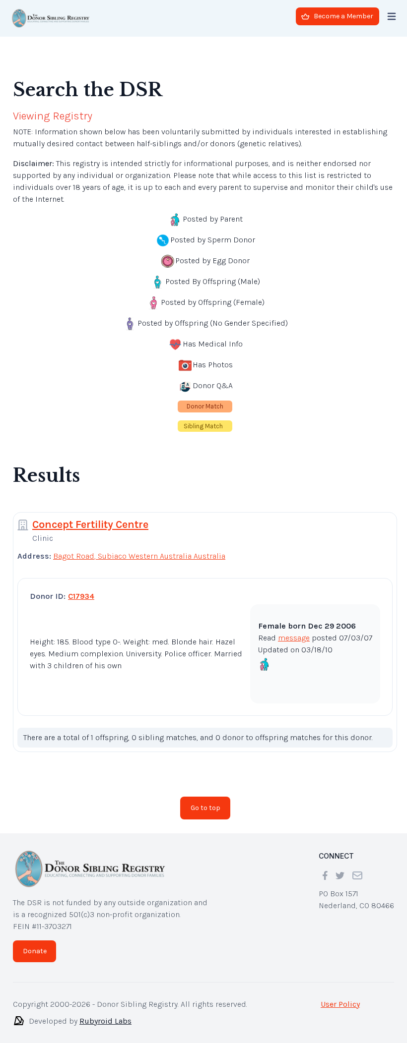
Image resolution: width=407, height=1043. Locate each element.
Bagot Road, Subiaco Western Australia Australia (139, 556)
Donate (35, 951)
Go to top (205, 808)
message (294, 637)
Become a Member (343, 16)
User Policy (340, 1004)
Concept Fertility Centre (90, 524)
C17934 (81, 596)
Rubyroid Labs (105, 1021)
